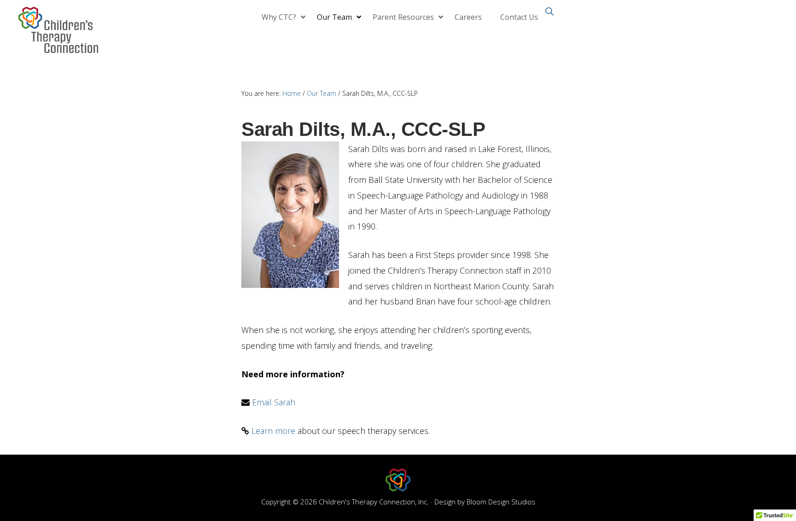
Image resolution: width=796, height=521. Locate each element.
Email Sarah (273, 402)
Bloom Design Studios (501, 501)
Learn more (273, 430)
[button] (549, 10)
